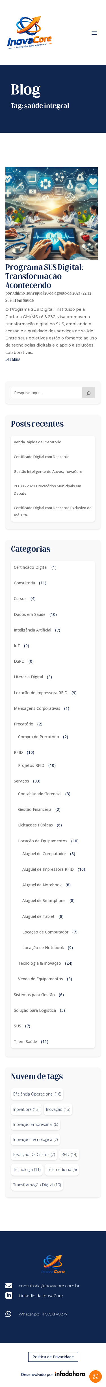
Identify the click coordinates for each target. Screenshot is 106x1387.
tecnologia (26, 1169)
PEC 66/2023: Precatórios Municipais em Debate (47, 489)
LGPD (19, 661)
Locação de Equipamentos (42, 840)
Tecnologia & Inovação (39, 963)
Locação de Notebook (43, 947)
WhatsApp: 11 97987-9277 (43, 1314)
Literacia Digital (28, 676)
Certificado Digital (30, 567)
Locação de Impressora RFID (41, 692)
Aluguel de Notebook (42, 884)
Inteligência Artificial (32, 630)
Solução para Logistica (35, 1010)
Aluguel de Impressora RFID (48, 869)
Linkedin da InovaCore (41, 1295)
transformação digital (37, 1184)
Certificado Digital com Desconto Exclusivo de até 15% (53, 511)
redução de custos (34, 1154)
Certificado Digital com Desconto (42, 456)
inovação (58, 1109)
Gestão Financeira (34, 809)
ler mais (12, 360)
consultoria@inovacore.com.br (49, 1285)
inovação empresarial (35, 1124)
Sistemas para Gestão (34, 994)
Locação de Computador (45, 932)
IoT (17, 645)
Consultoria (24, 583)
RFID (18, 752)
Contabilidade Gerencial (39, 793)
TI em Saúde (23, 301)
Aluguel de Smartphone (44, 900)
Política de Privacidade (53, 1356)
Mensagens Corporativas (37, 708)
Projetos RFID (31, 765)
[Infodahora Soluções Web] (69, 1374)
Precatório (23, 724)
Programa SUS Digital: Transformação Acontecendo (44, 277)
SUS (8, 301)
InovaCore (26, 1109)
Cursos (20, 598)
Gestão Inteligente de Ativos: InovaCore (48, 471)
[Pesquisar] (88, 392)
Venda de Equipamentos (40, 978)
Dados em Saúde (30, 614)
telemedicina (62, 1169)
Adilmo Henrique (27, 293)
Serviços (21, 781)
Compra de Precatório (38, 736)
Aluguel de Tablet (38, 916)
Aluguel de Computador (44, 853)
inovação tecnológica (35, 1139)
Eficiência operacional (37, 1094)
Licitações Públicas (35, 825)
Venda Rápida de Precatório (37, 441)
